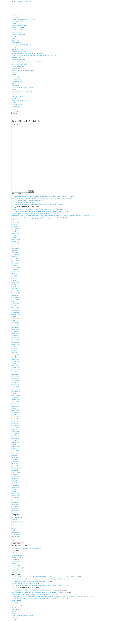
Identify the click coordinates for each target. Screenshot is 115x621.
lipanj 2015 (15, 502)
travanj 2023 (15, 306)
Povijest (14, 102)
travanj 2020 (15, 382)
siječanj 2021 (15, 363)
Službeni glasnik (16, 43)
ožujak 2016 (15, 487)
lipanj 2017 (15, 455)
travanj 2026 (15, 231)
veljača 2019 (15, 412)
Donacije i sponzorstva (18, 34)
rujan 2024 (15, 269)
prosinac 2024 (16, 263)
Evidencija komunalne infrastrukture (23, 87)
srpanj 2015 (15, 500)
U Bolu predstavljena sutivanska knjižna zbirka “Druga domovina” (31, 213)
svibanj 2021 (15, 355)
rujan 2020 (15, 372)
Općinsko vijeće (16, 77)
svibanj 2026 (15, 229)
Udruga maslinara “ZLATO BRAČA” (22, 92)
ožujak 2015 (15, 508)
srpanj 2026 (15, 224)
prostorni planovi (17, 532)
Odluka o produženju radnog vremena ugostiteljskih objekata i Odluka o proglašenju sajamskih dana (42, 198)
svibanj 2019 (15, 406)
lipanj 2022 (15, 327)
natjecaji (14, 526)
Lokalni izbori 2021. (17, 30)
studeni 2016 (15, 470)
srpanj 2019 (15, 402)
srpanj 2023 (15, 299)
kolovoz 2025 (15, 248)
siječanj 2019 (15, 414)
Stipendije (15, 36)
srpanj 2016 (15, 479)
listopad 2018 (16, 421)
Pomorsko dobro (16, 57)
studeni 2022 (15, 316)
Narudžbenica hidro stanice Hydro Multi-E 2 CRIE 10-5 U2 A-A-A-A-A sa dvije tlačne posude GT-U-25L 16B (43, 196)
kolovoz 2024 (15, 271)
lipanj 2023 (15, 301)
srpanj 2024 (15, 274)
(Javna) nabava (16, 47)
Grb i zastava (15, 83)
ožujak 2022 (15, 333)
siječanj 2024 (15, 286)
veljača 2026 (15, 235)
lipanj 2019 (15, 404)
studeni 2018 (15, 419)
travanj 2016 (15, 485)
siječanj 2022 (15, 338)
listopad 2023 (16, 293)
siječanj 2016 (15, 491)
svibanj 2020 (15, 380)
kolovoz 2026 (15, 222)
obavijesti (14, 530)
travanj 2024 (15, 280)
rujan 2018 (15, 423)
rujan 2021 (15, 346)
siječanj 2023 (15, 312)
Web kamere (15, 85)
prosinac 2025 (16, 239)
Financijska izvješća (17, 21)
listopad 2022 (16, 318)
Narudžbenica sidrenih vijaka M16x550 (23, 202)
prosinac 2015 (16, 493)
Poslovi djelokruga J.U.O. (19, 51)
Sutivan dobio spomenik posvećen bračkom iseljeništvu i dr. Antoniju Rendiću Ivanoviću (38, 204)
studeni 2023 (15, 291)
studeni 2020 (15, 367)
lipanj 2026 (15, 227)
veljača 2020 (15, 387)
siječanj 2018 (15, 440)
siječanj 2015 (15, 513)
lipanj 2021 (15, 353)
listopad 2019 (16, 395)
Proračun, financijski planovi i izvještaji (23, 19)
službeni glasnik (16, 534)
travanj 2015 (15, 506)
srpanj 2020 (15, 376)
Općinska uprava (17, 81)
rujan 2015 (15, 498)
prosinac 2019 (16, 391)
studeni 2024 (15, 265)
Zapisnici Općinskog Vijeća (19, 25)
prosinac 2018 (16, 417)
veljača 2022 (15, 335)
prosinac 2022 (16, 314)
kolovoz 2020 (15, 374)
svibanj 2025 (15, 252)
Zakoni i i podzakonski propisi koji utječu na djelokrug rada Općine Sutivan (34, 55)
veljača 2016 (15, 489)
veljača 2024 (15, 284)
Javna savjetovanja (17, 107)
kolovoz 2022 (15, 323)
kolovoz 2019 (15, 399)
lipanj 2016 (15, 481)
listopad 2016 (16, 472)
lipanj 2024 (15, 276)
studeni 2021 (15, 342)
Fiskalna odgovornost (18, 66)
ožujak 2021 (15, 359)
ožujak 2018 (15, 436)
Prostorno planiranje (18, 28)
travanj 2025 (15, 254)
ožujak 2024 (15, 282)
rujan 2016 (15, 474)
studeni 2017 (15, 444)
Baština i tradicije (17, 104)
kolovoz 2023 (15, 297)
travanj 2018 (15, 434)
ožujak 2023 (15, 308)
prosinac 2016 (16, 468)
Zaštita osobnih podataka (19, 64)
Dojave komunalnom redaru (20, 100)
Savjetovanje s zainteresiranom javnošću (24, 70)
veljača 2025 (15, 259)
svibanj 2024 (15, 278)
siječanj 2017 (15, 466)
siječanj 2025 (15, 261)
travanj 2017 (15, 459)
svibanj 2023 (15, 303)
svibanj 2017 (15, 457)
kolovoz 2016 (15, 476)
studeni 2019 (15, 393)
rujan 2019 (15, 397)
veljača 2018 (15, 438)
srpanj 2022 (15, 325)
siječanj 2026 (15, 237)
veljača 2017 (15, 464)
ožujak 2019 (15, 410)
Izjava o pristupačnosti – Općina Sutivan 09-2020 (26, 548)
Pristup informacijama (18, 60)
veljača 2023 (15, 310)
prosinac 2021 (16, 340)
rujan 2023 (15, 295)
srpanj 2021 (15, 350)
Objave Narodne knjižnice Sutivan (26, 206)
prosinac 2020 (16, 365)
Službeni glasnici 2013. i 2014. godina (23, 45)
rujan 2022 (15, 321)
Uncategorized (16, 536)
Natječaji (14, 72)
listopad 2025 (16, 244)
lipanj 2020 (15, 378)
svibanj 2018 (15, 432)
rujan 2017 (15, 449)
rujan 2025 (15, 246)
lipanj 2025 (15, 250)
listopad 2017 (16, 446)
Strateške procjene (17, 49)
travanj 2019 (15, 408)
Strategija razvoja (17, 32)
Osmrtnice (15, 618)
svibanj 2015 (15, 504)
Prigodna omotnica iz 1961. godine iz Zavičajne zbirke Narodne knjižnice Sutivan (36, 209)
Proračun (14, 23)
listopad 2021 (16, 344)
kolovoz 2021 (15, 348)
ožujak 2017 (15, 461)
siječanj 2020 (15, 389)
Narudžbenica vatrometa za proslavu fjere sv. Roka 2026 (28, 200)
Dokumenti (15, 17)
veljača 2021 (15, 361)
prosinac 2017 (16, 442)
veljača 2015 (15, 511)
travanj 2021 (15, 357)
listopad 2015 (16, 496)
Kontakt (14, 98)
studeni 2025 (15, 241)
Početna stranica (16, 15)
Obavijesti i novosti (17, 96)
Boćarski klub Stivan (18, 94)
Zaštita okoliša (16, 68)
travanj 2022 (15, 331)
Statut (13, 38)
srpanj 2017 (15, 453)
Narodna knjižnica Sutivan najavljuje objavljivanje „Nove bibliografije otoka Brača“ (36, 218)
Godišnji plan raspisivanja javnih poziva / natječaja (27, 53)
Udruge (14, 89)
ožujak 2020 (15, 385)
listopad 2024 (16, 267)
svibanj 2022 (15, 329)
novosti (14, 528)
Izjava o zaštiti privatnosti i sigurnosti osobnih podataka (28, 62)
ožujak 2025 (15, 256)
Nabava (14, 109)
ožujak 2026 (15, 233)
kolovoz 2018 (15, 425)
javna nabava (15, 519)
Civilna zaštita (16, 40)
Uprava (14, 75)
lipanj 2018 (15, 429)
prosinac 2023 (16, 289)
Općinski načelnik (17, 79)
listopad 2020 (16, 370)
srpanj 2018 (15, 427)
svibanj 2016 (15, 483)
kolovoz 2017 (15, 451)
